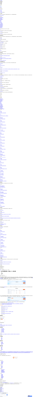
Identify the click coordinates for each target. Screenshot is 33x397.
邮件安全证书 (2, 343)
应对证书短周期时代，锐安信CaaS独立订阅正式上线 (6, 313)
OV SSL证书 (1, 104)
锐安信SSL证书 (4, 60)
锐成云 (3, 382)
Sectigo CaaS (1, 31)
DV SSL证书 (1, 23)
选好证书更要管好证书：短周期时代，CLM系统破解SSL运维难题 (7, 311)
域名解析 (9, 55)
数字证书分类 (1, 360)
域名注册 (1, 55)
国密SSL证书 (1, 108)
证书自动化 (1, 27)
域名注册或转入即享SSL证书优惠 (26, 352)
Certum (0, 103)
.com (0, 57)
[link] (16, 358)
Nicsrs (6, 382)
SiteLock (2, 60)
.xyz (2, 57)
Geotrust (1, 18)
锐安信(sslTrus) (1, 17)
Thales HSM (1, 65)
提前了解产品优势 (2, 388)
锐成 (1, 339)
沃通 (0, 20)
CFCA (0, 102)
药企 (1, 349)
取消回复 (1, 322)
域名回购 (4, 55)
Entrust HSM (3, 65)
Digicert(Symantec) (1, 99)
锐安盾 (0, 60)
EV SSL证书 (1, 105)
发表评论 (3, 322)
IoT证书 (2, 344)
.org (2, 331)
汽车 (1, 348)
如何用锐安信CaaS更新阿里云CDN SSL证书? (9, 352)
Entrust (0, 101)
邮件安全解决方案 (3, 369)
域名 (1, 338)
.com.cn (2, 329)
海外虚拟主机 (1, 85)
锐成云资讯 (2, 376)
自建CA (1, 50)
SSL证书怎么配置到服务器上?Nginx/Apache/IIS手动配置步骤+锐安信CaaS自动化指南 (8, 351)
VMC (0, 40)
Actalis (0, 21)
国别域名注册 (6, 55)
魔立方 (5, 382)
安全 (1, 337)
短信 (2, 212)
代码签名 (1, 38)
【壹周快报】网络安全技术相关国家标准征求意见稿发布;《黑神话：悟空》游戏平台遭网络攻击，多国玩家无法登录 (12, 303)
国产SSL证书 (1, 26)
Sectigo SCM (1, 33)
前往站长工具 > (1, 63)
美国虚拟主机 (10, 58)
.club (4, 57)
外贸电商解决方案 (3, 371)
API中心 (2, 210)
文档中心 (1, 210)
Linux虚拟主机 (1, 58)
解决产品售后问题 (2, 391)
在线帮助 (2, 377)
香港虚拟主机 (7, 58)
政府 (1, 347)
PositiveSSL (1, 19)
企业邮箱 (1, 212)
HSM (0, 64)
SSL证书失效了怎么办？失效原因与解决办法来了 (20, 351)
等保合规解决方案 (3, 372)
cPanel (1, 367)
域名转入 (3, 55)
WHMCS (3, 212)
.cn (1, 57)
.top (3, 57)
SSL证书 (1, 81)
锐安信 (4, 382)
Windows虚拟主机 (4, 58)
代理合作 (2, 375)
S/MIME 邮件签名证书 (2, 87)
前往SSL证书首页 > (2, 15)
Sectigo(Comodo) (1, 100)
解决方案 (1, 368)
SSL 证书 (1, 22)
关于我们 (1, 373)
